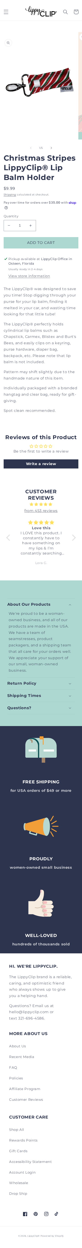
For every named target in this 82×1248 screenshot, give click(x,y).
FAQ (13, 1068)
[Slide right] (51, 148)
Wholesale (18, 1183)
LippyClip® (33, 1236)
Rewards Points (23, 1140)
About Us (17, 1046)
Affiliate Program (25, 1089)
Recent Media (21, 1057)
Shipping (10, 194)
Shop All (16, 1130)
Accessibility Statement (30, 1162)
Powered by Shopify (52, 1236)
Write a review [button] (41, 464)
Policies (16, 1078)
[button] (6, 12)
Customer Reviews (26, 1100)
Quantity (11, 216)
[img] (41, 504)
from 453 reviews (41, 511)
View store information (29, 276)
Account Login (22, 1172)
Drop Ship (18, 1194)
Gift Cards (18, 1151)
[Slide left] (31, 148)
